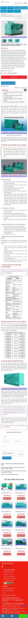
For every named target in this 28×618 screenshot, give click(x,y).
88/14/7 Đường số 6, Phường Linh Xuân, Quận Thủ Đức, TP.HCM (13, 609)
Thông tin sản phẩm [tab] (8, 83)
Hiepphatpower (8, 566)
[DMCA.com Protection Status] (8, 583)
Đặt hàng (14, 77)
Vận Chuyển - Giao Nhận (10, 578)
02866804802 (7, 603)
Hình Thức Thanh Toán (9, 576)
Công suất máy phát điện (8, 588)
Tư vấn (4, 593)
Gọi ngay (23, 616)
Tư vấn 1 (5, 616)
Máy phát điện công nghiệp (9, 595)
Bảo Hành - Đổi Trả (8, 574)
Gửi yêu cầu (7, 458)
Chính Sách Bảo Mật (9, 581)
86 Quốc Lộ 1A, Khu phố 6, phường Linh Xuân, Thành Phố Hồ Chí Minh (13, 612)
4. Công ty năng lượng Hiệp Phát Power (13, 102)
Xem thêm (7, 498)
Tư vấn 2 (15, 616)
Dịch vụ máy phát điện (7, 590)
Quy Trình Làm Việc (8, 571)
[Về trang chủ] (6, 2)
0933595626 (20, 603)
